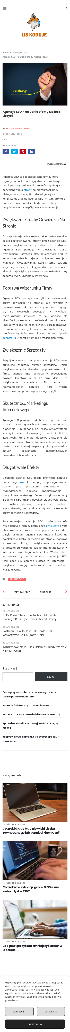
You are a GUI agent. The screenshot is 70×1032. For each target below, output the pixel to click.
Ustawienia (51, 1011)
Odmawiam (19, 1011)
